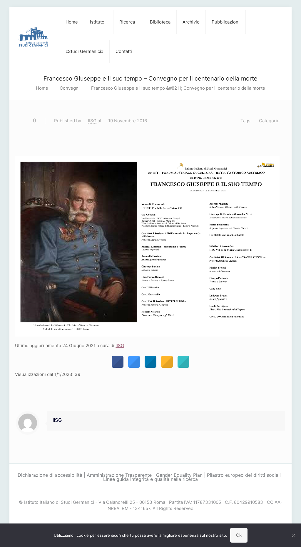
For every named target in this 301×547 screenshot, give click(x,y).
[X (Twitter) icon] (150, 519)
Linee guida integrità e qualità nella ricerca (150, 479)
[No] (294, 535)
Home (42, 88)
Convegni (70, 88)
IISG (92, 120)
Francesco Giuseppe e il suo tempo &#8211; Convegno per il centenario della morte (178, 88)
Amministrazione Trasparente (119, 475)
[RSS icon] (157, 519)
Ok (239, 535)
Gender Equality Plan (179, 475)
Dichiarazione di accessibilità (50, 475)
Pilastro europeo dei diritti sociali (244, 475)
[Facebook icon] (144, 519)
